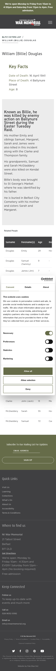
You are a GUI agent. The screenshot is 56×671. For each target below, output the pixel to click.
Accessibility (8, 509)
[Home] (28, 24)
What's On (7, 500)
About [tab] (46, 287)
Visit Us (5, 487)
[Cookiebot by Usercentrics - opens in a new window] (41, 279)
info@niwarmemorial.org (14, 624)
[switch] (49, 341)
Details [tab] (28, 287)
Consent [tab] (10, 287)
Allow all (28, 371)
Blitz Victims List (11, 37)
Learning (6, 492)
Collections (7, 496)
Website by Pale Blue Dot (28, 666)
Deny (28, 389)
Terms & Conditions (11, 513)
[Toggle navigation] (50, 21)
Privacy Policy (8, 639)
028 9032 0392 (9, 614)
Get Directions (9, 553)
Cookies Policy (35, 639)
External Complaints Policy (27, 643)
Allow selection (28, 380)
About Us (6, 504)
